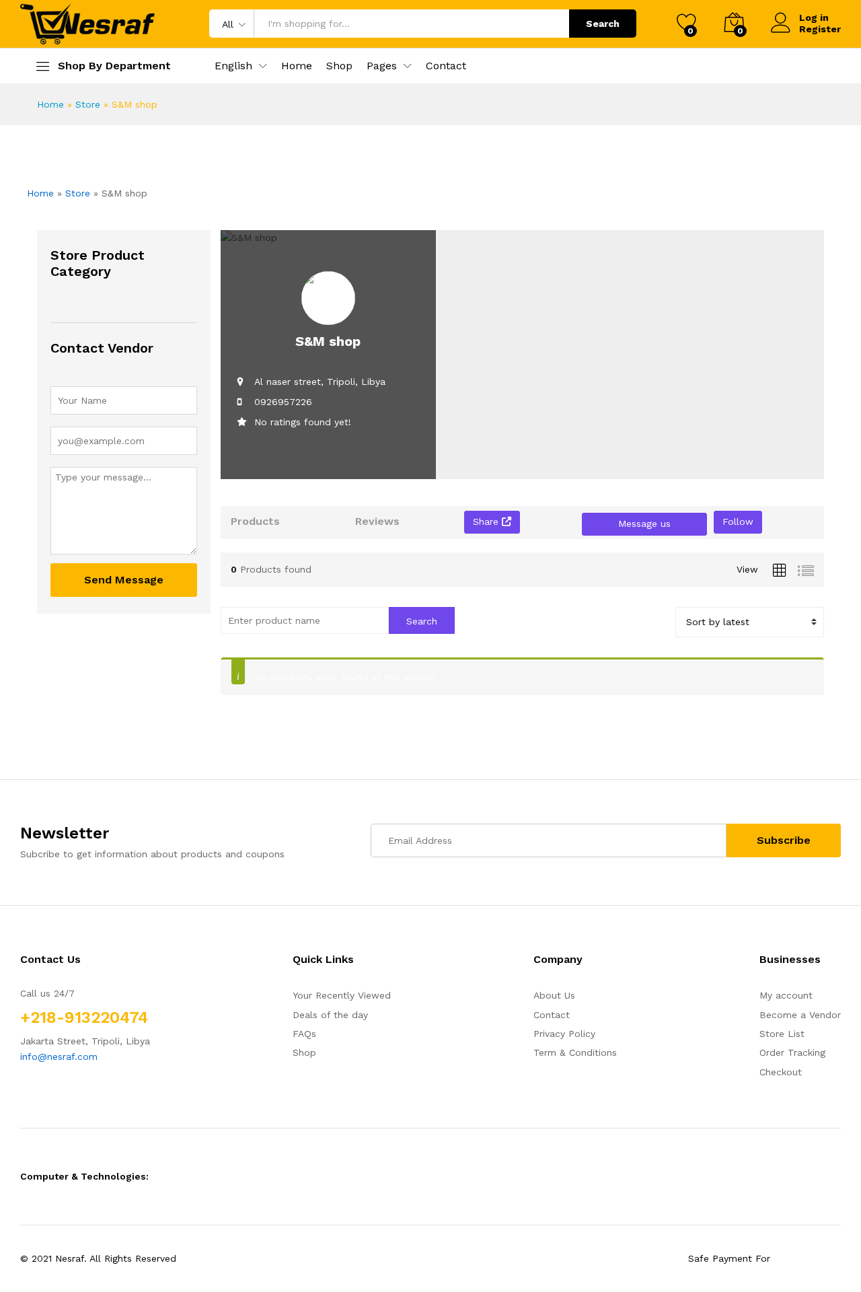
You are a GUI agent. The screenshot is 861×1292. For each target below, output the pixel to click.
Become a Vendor (800, 1014)
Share (487, 521)
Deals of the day (330, 1014)
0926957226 (283, 401)
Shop (339, 66)
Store (87, 104)
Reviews (377, 521)
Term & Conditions (575, 1052)
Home (296, 66)
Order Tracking (792, 1052)
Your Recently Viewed (342, 995)
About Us (554, 995)
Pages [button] (382, 66)
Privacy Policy (564, 1033)
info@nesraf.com (59, 1056)
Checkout (780, 1072)
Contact (446, 66)
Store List (781, 1033)
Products (255, 521)
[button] (233, 66)
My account (786, 995)
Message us (644, 523)
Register (820, 29)
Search (603, 23)
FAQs (304, 1033)
